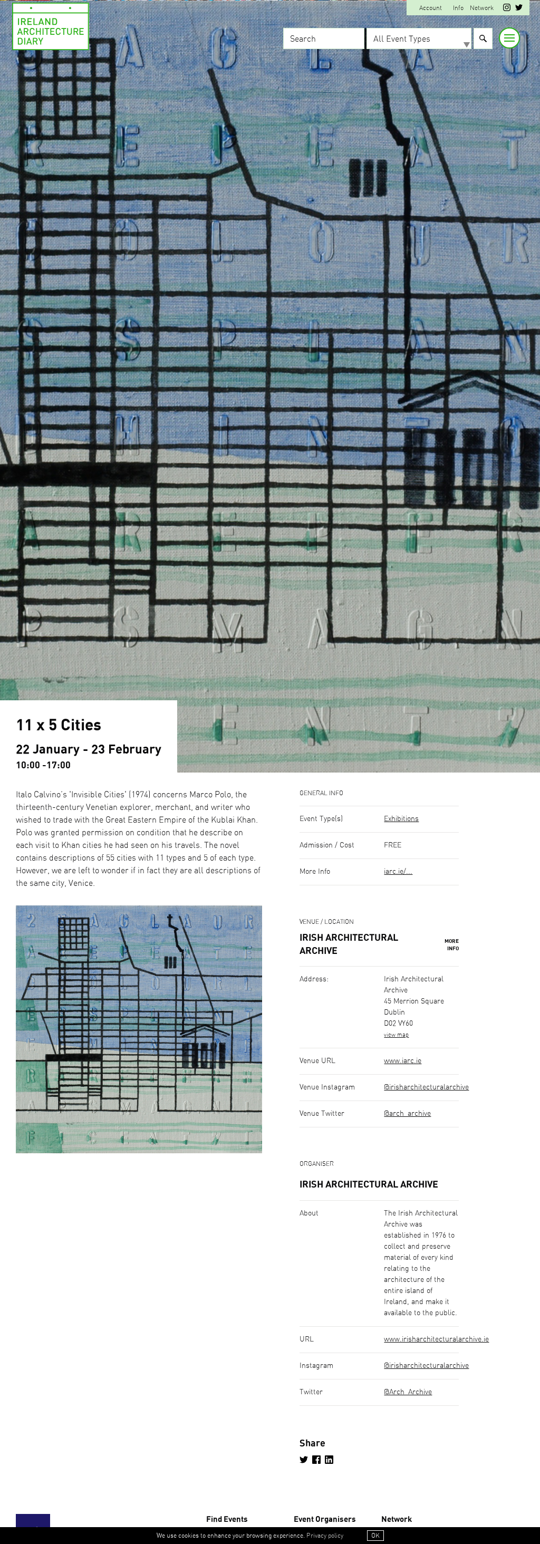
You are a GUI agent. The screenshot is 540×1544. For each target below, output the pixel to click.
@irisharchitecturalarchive (426, 1087)
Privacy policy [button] (324, 1535)
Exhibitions (401, 819)
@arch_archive (407, 1113)
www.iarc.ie (402, 1061)
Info (458, 8)
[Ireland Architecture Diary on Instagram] (507, 9)
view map (396, 1035)
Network (482, 8)
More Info (452, 945)
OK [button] (375, 1535)
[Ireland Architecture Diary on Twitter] (519, 9)
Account (430, 8)
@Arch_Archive (408, 1392)
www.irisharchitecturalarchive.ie (436, 1339)
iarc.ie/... (398, 871)
